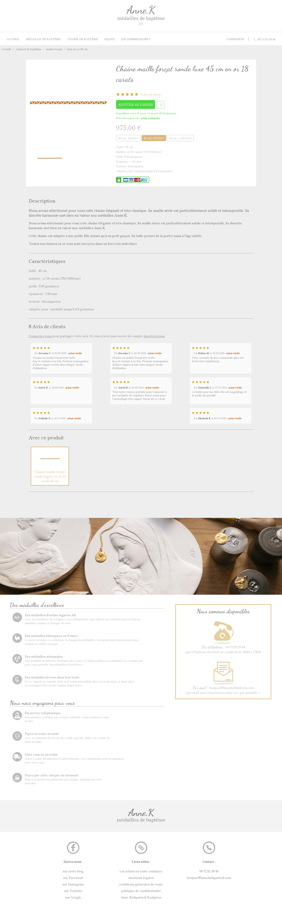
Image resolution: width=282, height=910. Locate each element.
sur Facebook (73, 877)
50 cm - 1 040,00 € (180, 138)
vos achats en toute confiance (141, 871)
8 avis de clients (151, 94)
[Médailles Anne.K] (141, 25)
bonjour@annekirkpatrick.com (209, 877)
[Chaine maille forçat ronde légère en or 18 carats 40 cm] (49, 467)
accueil (6, 49)
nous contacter (150, 118)
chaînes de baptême (28, 49)
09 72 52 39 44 (209, 871)
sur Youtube (73, 890)
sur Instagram (73, 884)
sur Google (73, 897)
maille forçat (54, 49)
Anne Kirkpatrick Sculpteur (141, 897)
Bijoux (110, 39)
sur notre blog (73, 871)
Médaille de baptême (43, 39)
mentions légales (141, 877)
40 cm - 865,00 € (128, 138)
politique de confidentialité (141, 890)
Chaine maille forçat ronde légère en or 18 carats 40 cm (49, 476)
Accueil (13, 39)
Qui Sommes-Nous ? (135, 39)
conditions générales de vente (141, 884)
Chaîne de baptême (82, 39)
